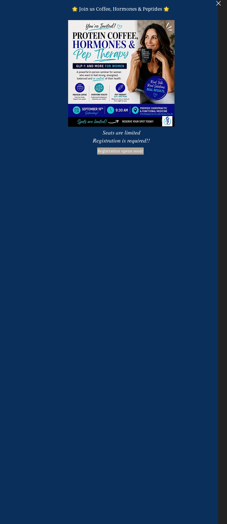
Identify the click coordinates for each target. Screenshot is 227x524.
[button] (218, 3)
